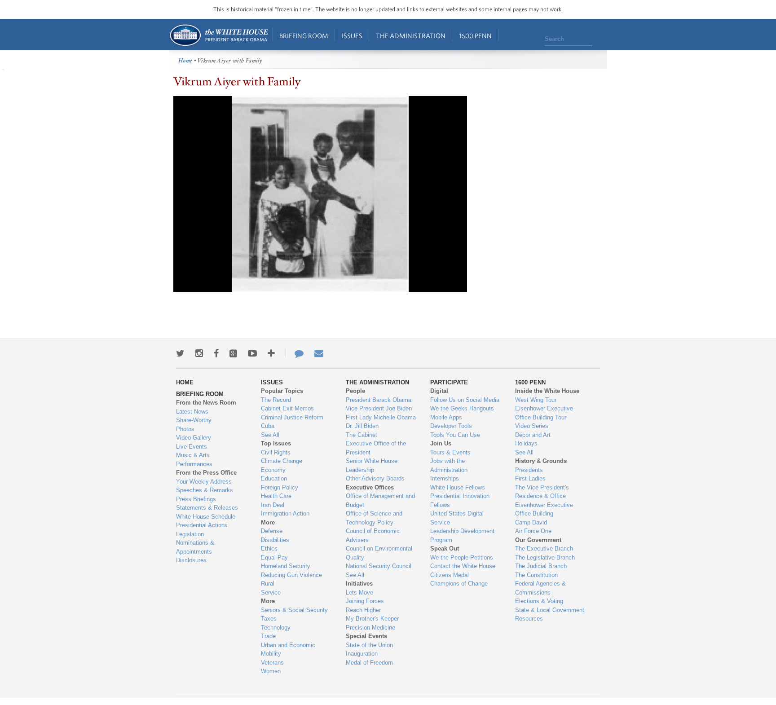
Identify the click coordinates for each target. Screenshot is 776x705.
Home (218, 35)
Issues (352, 36)
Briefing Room (303, 36)
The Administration (410, 36)
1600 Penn (475, 36)
